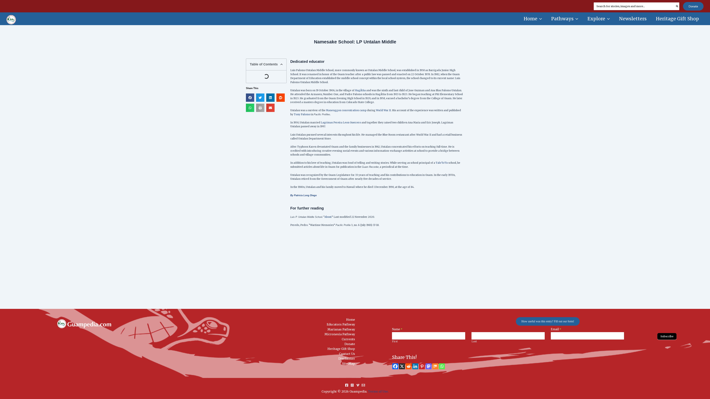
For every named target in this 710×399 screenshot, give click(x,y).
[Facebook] (395, 366)
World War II (383, 110)
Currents (348, 339)
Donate (349, 344)
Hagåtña (360, 90)
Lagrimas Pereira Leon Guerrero (341, 122)
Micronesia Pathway (339, 334)
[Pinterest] (422, 366)
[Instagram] (352, 385)
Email (556, 329)
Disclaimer (346, 358)
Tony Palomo (302, 114)
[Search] (677, 6)
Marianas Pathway (341, 329)
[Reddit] (409, 366)
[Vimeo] (357, 385)
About (328, 217)
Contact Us (347, 354)
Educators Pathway (341, 324)
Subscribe (666, 336)
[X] (402, 366)
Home (350, 319)
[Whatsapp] (442, 366)
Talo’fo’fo (442, 162)
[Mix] (435, 366)
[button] (693, 6)
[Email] (363, 385)
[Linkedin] (415, 366)
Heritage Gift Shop (341, 349)
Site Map (348, 363)
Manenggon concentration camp (346, 110)
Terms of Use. (378, 391)
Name (397, 329)
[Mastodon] (429, 366)
